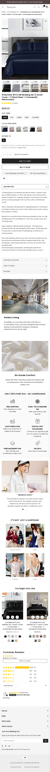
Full (11, 117)
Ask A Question (23, 154)
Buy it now (25, 167)
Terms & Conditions (32, 767)
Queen (19, 117)
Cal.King (35, 117)
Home (3, 12)
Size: (6, 113)
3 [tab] (27, 509)
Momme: (6, 136)
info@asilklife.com (11, 749)
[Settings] (46, 7)
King (26, 117)
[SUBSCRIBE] (45, 741)
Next (46, 49)
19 (4, 140)
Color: (9, 123)
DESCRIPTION (9, 187)
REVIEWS (7, 271)
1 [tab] (23, 509)
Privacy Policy (15, 767)
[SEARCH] (35, 7)
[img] (14, 693)
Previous (3, 49)
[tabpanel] (25, 500)
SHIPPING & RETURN (11, 260)
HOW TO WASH (9, 266)
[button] (7, 103)
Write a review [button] (25, 661)
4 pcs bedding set (12, 12)
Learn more (22, 148)
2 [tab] (25, 509)
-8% (4, 594)
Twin (5, 117)
